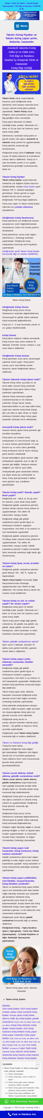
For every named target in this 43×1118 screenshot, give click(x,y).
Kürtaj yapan (31, 1032)
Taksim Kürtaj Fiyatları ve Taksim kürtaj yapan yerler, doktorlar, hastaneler (21, 1069)
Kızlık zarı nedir (19, 1045)
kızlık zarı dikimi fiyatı (24, 1042)
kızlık (11, 1038)
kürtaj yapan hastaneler (13, 1035)
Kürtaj (13, 1025)
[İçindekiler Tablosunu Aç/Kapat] (36, 1064)
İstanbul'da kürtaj (10, 1055)
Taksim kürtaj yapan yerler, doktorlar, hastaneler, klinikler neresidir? (21, 1083)
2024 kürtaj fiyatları (11, 1009)
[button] (21, 83)
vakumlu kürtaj (8, 1051)
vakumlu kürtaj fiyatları (26, 1051)
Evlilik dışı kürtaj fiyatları (21, 1018)
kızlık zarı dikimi (28, 1038)
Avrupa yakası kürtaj (18, 1015)
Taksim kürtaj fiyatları (15, 999)
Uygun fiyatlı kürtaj (27, 1048)
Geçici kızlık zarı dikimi (23, 1022)
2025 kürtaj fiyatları (29, 1009)
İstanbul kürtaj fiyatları (27, 1058)
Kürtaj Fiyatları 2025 (18, 1028)
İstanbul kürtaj (24, 1055)
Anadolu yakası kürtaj (12, 1012)
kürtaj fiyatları (29, 187)
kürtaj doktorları (24, 1025)
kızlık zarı (17, 1038)
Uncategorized (14, 1048)
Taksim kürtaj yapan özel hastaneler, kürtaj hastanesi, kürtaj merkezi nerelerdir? (23, 1089)
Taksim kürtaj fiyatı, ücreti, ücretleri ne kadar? (21, 1078)
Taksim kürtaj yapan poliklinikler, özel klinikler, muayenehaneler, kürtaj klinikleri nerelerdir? (22, 1095)
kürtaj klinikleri (18, 1032)
